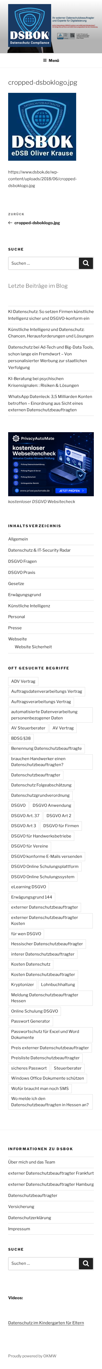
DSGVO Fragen (22, 561)
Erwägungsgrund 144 (31, 897)
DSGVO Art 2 (59, 815)
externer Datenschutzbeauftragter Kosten (44, 920)
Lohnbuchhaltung (58, 984)
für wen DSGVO (26, 933)
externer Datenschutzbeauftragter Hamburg (51, 1184)
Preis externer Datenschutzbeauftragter (50, 1047)
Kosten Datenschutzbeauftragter (43, 974)
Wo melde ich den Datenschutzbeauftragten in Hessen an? (50, 1101)
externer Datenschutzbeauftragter (44, 907)
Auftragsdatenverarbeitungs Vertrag (46, 691)
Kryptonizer (22, 984)
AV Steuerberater (28, 728)
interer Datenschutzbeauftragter (43, 954)
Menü (54, 60)
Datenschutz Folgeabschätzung (41, 785)
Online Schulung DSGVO (34, 1011)
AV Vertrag (63, 728)
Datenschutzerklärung (29, 1217)
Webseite (17, 639)
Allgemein (18, 539)
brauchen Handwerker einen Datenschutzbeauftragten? (38, 761)
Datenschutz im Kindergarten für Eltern (46, 1322)
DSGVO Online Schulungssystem (43, 876)
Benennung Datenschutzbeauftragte (46, 748)
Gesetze (16, 583)
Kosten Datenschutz (30, 964)
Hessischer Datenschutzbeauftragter (47, 943)
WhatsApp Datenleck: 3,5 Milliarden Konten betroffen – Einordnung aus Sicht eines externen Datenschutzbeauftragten (50, 403)
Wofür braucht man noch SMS (40, 1088)
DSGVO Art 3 (23, 825)
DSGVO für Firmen (61, 825)
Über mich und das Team (31, 1162)
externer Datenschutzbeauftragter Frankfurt (51, 1173)
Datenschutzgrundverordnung (40, 795)
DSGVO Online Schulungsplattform (45, 866)
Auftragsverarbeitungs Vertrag (41, 701)
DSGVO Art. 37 (25, 815)
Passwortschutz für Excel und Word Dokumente (45, 1034)
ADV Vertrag (23, 681)
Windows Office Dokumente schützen (47, 1078)
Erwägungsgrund (24, 594)
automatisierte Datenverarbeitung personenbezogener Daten (44, 714)
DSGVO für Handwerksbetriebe (41, 836)
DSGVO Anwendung (52, 805)
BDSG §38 (21, 738)
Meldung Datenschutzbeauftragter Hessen (44, 998)
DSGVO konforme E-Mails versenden (46, 856)
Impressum (19, 1228)
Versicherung (21, 1206)
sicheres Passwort (29, 1068)
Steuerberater (68, 1068)
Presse (15, 627)
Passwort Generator (30, 1021)
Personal (16, 616)
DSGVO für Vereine (29, 846)
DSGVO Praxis (21, 572)
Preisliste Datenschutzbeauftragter (45, 1057)
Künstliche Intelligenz (29, 605)
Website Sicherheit (33, 646)
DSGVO (18, 805)
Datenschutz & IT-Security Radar (39, 550)
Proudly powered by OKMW (32, 1356)
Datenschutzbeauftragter (35, 775)
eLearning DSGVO (28, 886)
